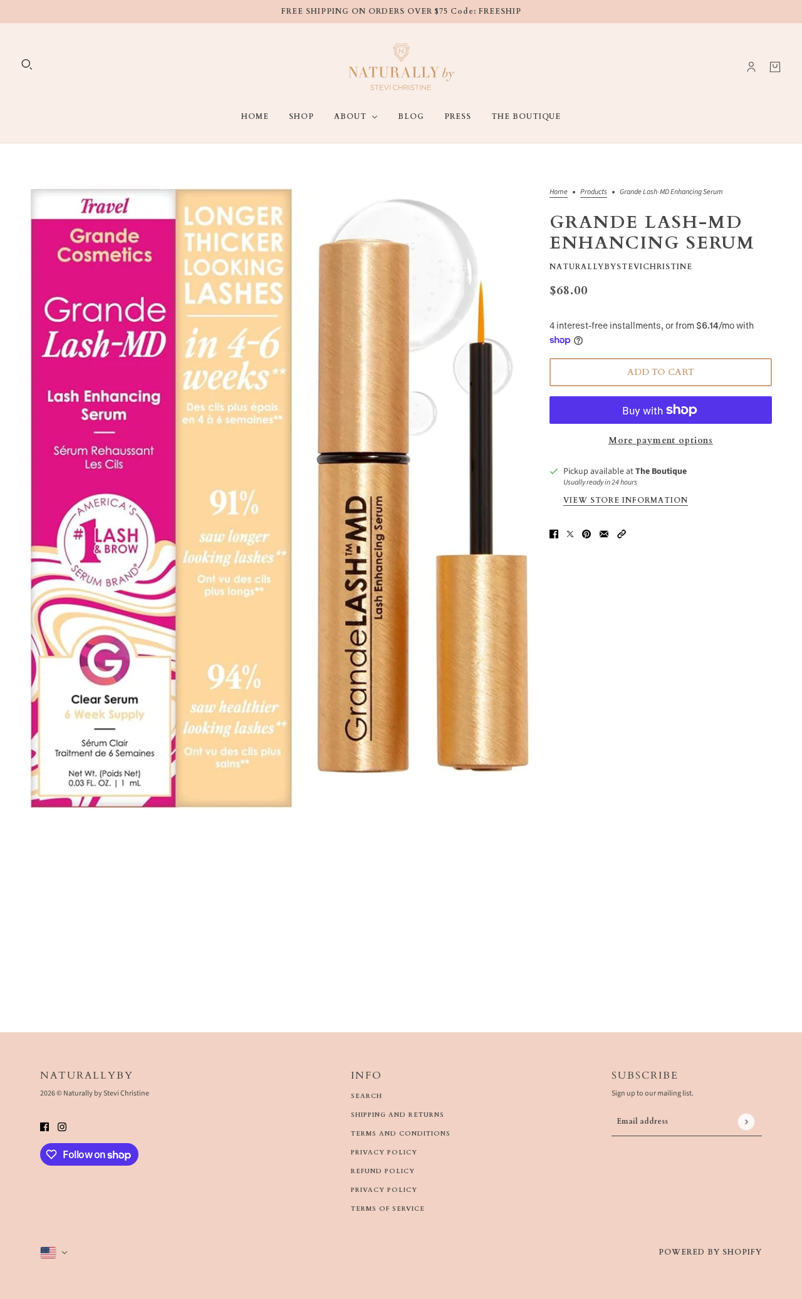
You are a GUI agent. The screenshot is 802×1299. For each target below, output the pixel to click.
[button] (621, 533)
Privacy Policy (384, 1152)
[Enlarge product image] (279, 498)
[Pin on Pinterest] (586, 533)
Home (558, 192)
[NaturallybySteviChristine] (401, 66)
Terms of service (388, 1208)
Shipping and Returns (397, 1115)
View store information (625, 500)
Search (366, 1096)
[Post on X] (570, 533)
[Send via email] (604, 533)
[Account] (751, 67)
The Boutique (661, 471)
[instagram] (62, 1126)
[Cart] (775, 67)
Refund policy (383, 1171)
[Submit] (745, 1121)
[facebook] (44, 1126)
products (593, 192)
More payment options (660, 440)
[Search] (27, 64)
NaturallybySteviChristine (620, 267)
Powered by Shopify (710, 1252)
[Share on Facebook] (553, 533)
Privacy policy (384, 1190)
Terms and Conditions (400, 1133)
